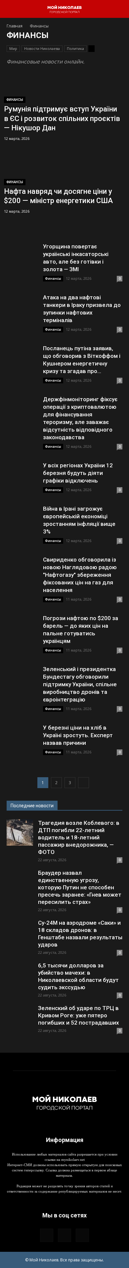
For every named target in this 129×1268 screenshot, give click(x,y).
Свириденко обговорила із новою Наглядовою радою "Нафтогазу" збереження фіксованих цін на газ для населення (80, 574)
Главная (14, 26)
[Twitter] (82, 1235)
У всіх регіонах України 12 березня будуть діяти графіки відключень (78, 473)
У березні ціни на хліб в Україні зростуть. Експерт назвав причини (78, 735)
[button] (11, 9)
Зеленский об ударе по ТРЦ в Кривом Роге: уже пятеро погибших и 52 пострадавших (78, 1015)
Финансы (14, 100)
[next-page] (83, 782)
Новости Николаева (42, 48)
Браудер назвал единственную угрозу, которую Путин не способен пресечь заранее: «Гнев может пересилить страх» (79, 887)
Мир (13, 48)
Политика (75, 48)
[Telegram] (64, 1235)
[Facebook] (46, 1235)
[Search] (119, 9)
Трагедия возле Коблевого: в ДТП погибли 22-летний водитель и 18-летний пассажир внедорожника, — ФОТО (78, 837)
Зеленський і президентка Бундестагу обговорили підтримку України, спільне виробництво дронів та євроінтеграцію (80, 684)
